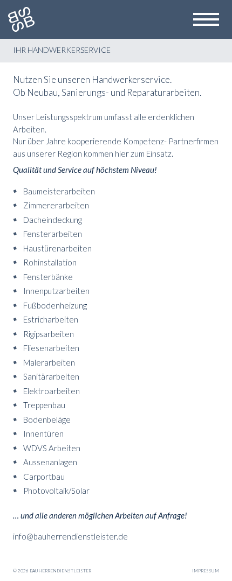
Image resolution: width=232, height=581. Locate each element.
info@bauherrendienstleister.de (70, 536)
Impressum (205, 570)
